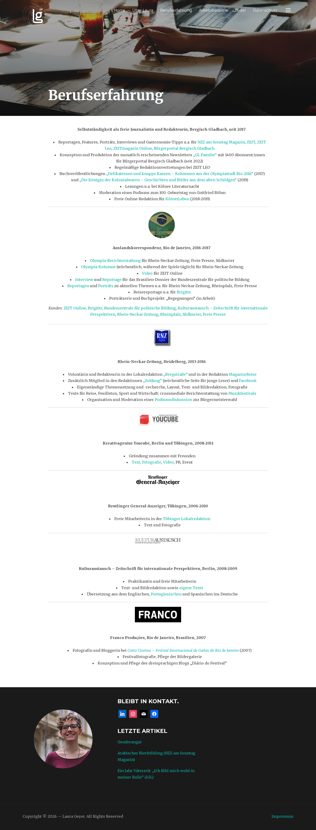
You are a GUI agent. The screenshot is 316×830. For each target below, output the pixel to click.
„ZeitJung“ (152, 380)
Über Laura (142, 10)
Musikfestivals (242, 393)
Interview (84, 279)
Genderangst (130, 742)
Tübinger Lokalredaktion (186, 518)
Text (136, 462)
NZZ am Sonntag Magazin (221, 142)
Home (119, 10)
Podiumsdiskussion (173, 399)
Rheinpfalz (170, 314)
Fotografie (151, 462)
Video (147, 273)
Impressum (282, 816)
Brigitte (184, 292)
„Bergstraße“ (175, 374)
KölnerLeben (177, 199)
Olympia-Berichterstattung (115, 260)
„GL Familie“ (205, 155)
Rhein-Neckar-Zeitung (137, 314)
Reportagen (78, 285)
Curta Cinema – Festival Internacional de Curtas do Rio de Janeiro (183, 650)
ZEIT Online (75, 308)
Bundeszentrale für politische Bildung (140, 308)
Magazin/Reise (243, 374)
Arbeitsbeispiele (213, 10)
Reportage (111, 279)
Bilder (240, 10)
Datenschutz (265, 10)
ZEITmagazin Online (132, 148)
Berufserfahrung (176, 10)
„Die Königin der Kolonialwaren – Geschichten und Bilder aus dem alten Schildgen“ (158, 180)
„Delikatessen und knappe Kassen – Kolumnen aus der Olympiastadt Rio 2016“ (179, 173)
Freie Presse (214, 314)
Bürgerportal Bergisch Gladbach (184, 148)
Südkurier (192, 314)
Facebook (248, 380)
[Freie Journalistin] (34, 14)
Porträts (105, 285)
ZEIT (251, 142)
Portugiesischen (167, 594)
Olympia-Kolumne (98, 266)
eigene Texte (191, 587)
